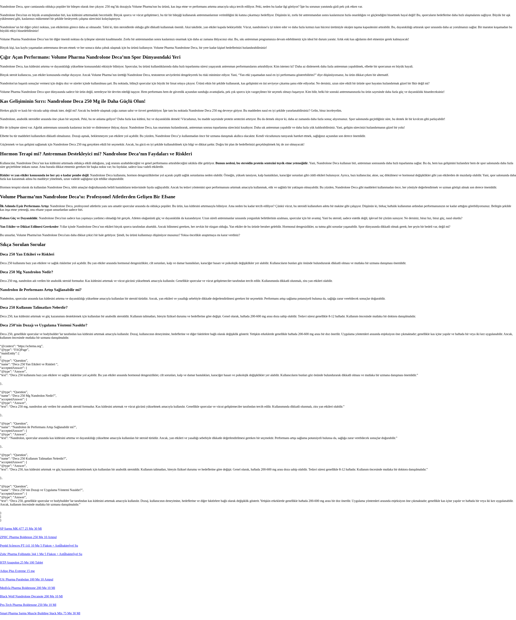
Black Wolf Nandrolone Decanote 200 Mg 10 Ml (31, 596)
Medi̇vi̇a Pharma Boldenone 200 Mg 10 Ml (27, 588)
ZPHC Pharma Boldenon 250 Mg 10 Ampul (28, 537)
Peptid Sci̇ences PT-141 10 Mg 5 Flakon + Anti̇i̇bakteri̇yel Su (39, 545)
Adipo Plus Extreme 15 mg (17, 571)
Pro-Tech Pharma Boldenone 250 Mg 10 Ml (28, 604)
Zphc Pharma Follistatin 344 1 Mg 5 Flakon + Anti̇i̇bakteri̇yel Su (41, 554)
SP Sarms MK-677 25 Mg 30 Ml (21, 528)
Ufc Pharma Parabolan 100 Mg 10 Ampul (26, 579)
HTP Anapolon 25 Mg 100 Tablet (21, 562)
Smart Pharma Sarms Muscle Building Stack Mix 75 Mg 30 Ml (40, 613)
